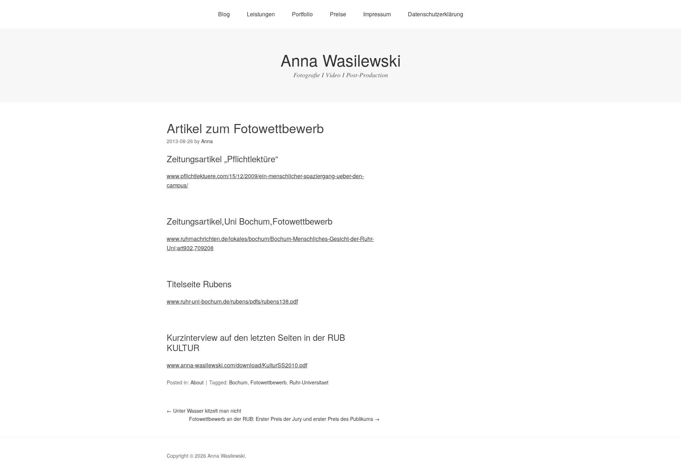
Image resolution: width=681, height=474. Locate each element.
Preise (338, 14)
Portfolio (302, 14)
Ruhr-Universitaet (308, 382)
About (197, 382)
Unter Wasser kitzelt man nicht (204, 410)
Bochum (238, 382)
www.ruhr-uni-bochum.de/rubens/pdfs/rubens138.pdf (232, 301)
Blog (224, 14)
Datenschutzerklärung (435, 14)
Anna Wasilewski (341, 59)
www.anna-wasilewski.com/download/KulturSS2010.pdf (237, 365)
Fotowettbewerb (268, 382)
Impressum (377, 14)
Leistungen (261, 14)
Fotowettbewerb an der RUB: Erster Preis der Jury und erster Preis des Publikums (284, 418)
